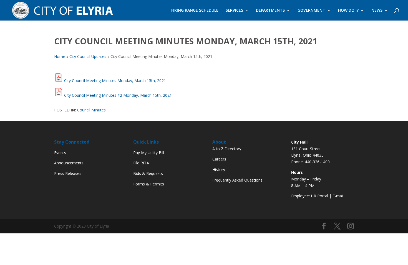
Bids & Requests (148, 173)
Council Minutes (91, 110)
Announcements (69, 162)
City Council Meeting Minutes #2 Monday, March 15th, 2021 (118, 95)
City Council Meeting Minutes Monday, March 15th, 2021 (115, 80)
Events (60, 152)
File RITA (141, 162)
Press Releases (67, 173)
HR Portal (319, 195)
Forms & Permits (148, 184)
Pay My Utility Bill (148, 152)
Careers (219, 159)
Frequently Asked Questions (237, 180)
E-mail (338, 195)
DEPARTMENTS (270, 10)
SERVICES (234, 10)
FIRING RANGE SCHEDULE (194, 10)
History (218, 169)
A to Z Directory (226, 148)
